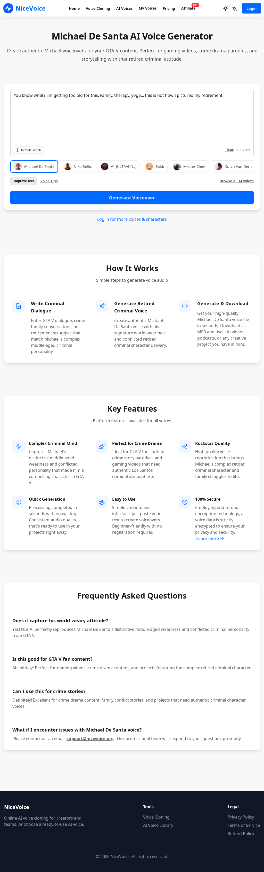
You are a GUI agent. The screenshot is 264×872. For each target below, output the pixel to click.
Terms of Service (244, 825)
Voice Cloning (98, 8)
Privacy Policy (241, 817)
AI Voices (124, 8)
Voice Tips (49, 180)
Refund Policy (241, 833)
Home (74, 8)
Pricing (169, 8)
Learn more (207, 538)
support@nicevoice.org (90, 738)
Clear (229, 149)
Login (251, 8)
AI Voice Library (158, 825)
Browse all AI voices (237, 180)
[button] (234, 8)
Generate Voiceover (132, 197)
